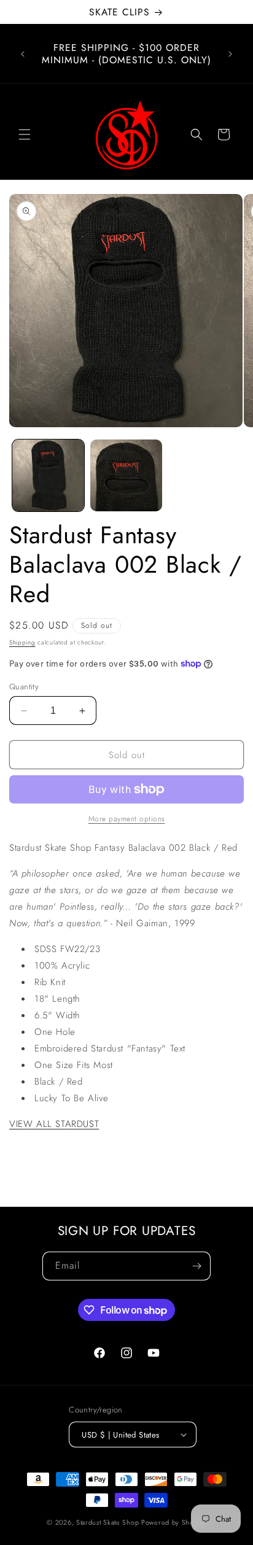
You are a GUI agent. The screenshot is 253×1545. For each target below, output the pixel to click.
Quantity (24, 686)
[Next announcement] (230, 54)
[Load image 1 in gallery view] (48, 475)
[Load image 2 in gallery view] (126, 475)
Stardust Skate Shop (107, 1522)
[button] (24, 134)
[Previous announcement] (22, 54)
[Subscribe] (196, 1266)
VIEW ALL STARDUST (54, 1124)
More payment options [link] (126, 818)
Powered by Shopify (173, 1522)
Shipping (22, 642)
